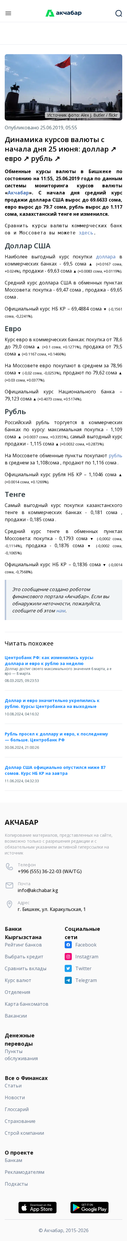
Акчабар (18, 192)
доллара (105, 256)
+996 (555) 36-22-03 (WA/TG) (50, 871)
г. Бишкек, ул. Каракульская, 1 (52, 909)
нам (60, 610)
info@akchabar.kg (38, 890)
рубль (115, 455)
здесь (86, 233)
